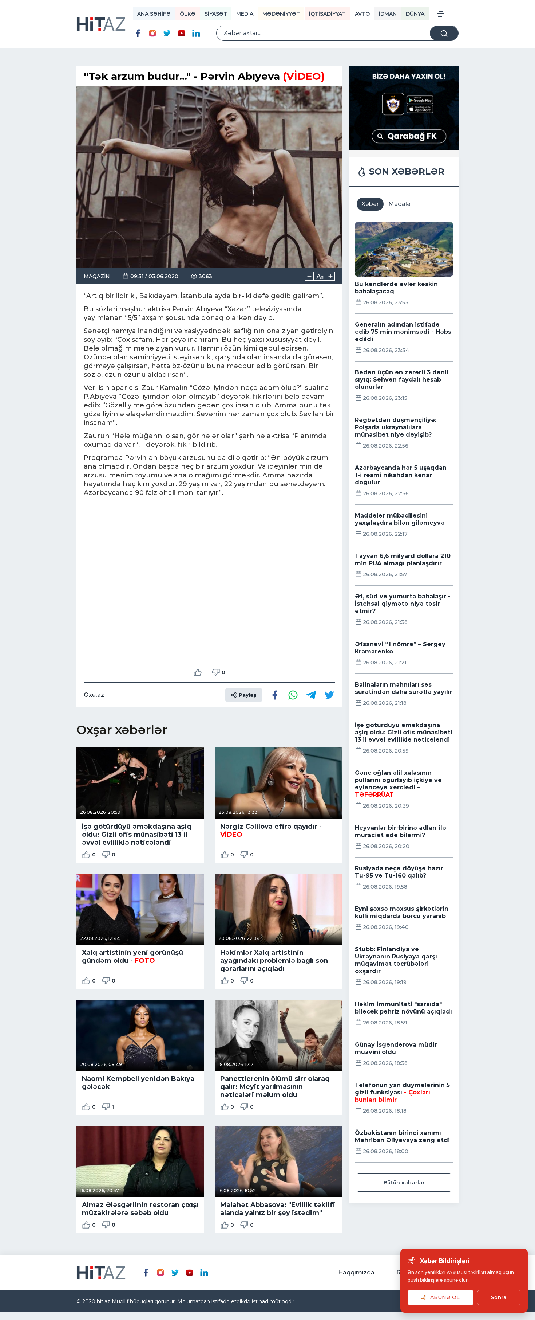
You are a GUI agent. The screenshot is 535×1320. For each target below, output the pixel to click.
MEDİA (244, 14)
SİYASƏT (216, 14)
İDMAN (388, 14)
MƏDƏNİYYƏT (281, 14)
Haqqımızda (356, 1272)
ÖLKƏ (187, 14)
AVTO (362, 14)
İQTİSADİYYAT (327, 14)
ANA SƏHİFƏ (154, 14)
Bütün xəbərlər (404, 1182)
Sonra (498, 1297)
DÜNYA (415, 14)
